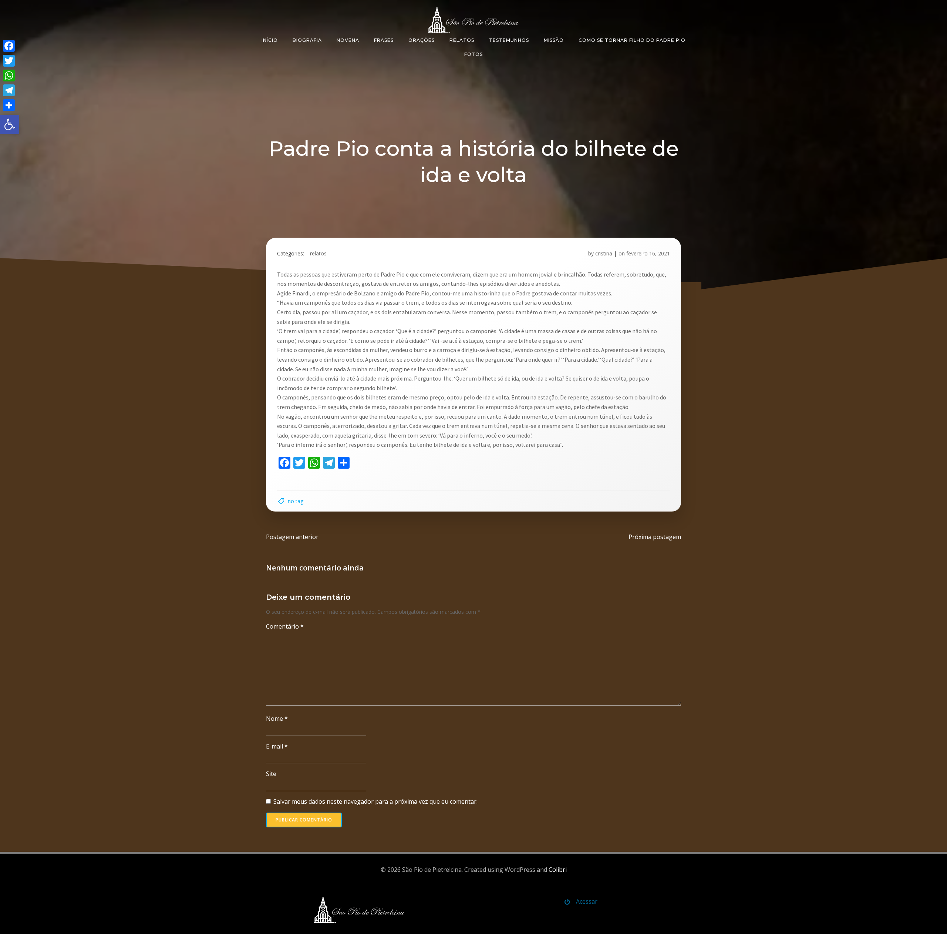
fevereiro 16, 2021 (648, 253)
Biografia (307, 40)
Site (271, 774)
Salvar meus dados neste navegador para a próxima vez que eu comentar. (375, 801)
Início (270, 40)
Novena (348, 40)
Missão (554, 40)
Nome (277, 718)
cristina (603, 253)
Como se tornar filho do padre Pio (632, 40)
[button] (9, 124)
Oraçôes (421, 40)
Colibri (558, 870)
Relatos (461, 40)
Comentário (285, 626)
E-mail (277, 746)
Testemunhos (509, 40)
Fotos (473, 54)
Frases (384, 40)
